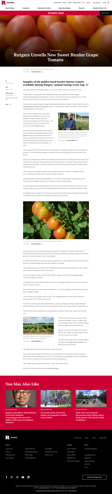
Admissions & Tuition (44, 8)
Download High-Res (36, 71)
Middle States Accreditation (73, 461)
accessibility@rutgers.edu (44, 487)
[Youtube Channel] (23, 477)
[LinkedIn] (28, 477)
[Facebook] (6, 477)
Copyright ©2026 (39, 490)
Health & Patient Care (99, 8)
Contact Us (8, 451)
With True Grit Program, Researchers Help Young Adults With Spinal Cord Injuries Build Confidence (90, 416)
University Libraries (71, 455)
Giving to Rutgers (9, 458)
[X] (11, 477)
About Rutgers (10, 8)
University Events (49, 455)
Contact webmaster (72, 490)
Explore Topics (105, 13)
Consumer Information (89, 461)
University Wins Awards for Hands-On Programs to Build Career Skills (54, 415)
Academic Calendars (71, 448)
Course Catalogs (71, 451)
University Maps (29, 455)
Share (7, 104)
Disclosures (87, 464)
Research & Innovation (56, 50)
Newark (64, 2)
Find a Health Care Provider (51, 451)
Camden (70, 2)
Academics (26, 8)
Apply (83, 2)
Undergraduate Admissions (31, 451)
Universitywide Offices (30, 458)
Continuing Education (10, 455)
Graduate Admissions (30, 448)
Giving (104, 2)
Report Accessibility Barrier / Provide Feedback (65, 487)
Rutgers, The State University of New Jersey (51, 490)
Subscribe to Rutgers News (94, 477)
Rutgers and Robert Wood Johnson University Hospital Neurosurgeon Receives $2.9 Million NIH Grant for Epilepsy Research (21, 417)
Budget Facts (87, 458)
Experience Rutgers (65, 8)
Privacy (86, 467)
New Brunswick (57, 2)
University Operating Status (90, 448)
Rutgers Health (77, 2)
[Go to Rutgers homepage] (8, 2)
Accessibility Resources (89, 455)
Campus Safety (9, 448)
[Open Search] (108, 3)
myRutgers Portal (71, 458)
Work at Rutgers (48, 448)
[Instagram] (17, 477)
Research (82, 8)
